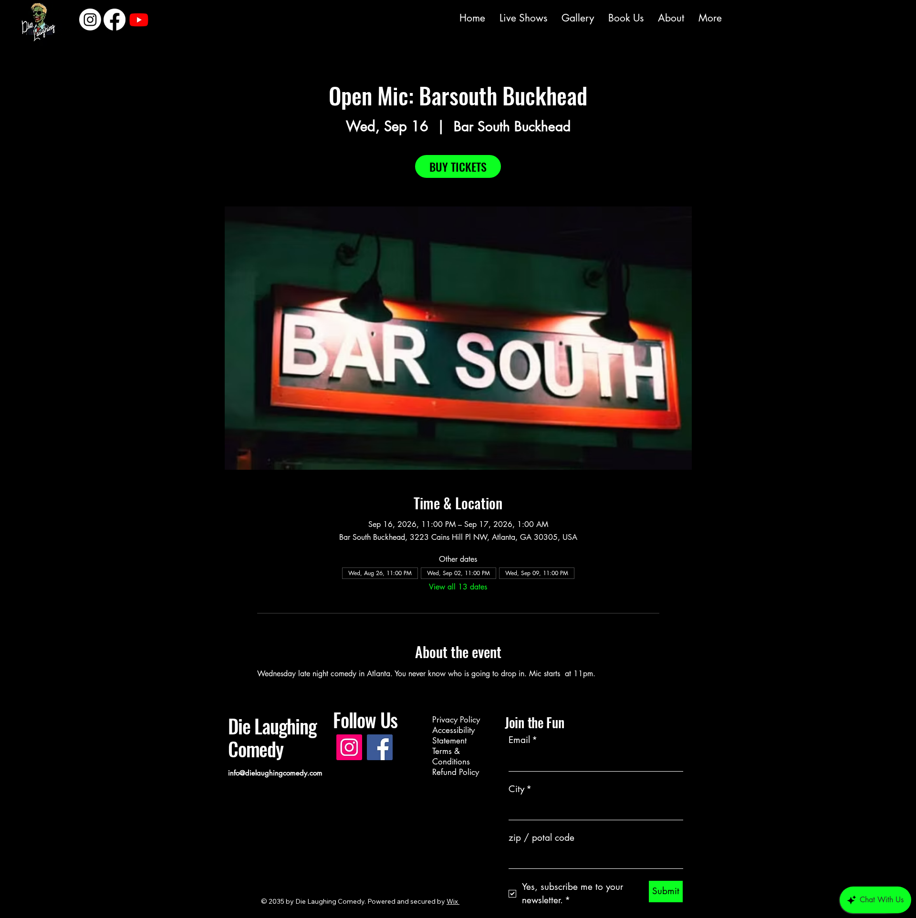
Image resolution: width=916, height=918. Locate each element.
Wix (452, 901)
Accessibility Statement (453, 735)
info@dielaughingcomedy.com (275, 772)
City (520, 789)
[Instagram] (405, 18)
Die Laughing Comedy (272, 737)
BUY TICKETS (458, 166)
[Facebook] (428, 18)
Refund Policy (455, 772)
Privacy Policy (456, 719)
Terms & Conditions (451, 756)
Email (523, 740)
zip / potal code (541, 838)
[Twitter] (451, 18)
